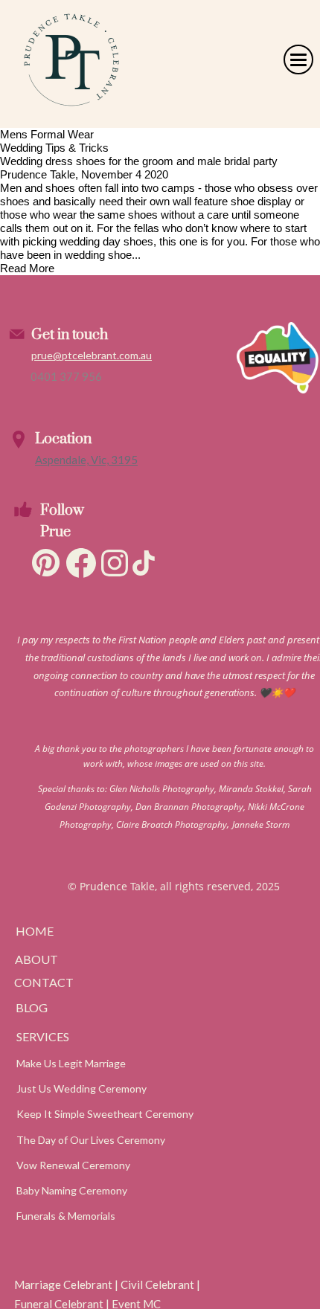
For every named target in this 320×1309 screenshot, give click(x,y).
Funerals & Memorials (65, 1215)
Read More (27, 268)
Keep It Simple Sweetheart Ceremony (104, 1113)
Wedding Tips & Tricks (54, 147)
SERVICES (42, 1036)
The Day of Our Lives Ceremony (90, 1139)
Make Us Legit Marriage (71, 1063)
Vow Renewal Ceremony (73, 1165)
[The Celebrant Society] (277, 463)
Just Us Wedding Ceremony (81, 1088)
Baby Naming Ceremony (71, 1190)
